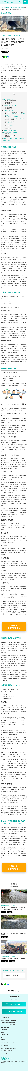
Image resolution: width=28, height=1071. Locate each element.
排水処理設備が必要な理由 (9, 105)
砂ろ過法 (8, 124)
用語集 (2, 1032)
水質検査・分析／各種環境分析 (8, 1022)
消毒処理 (8, 127)
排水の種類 (7, 103)
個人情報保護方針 (5, 1045)
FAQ (2, 1037)
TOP (2, 7)
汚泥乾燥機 (15, 975)
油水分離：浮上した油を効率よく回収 (14, 118)
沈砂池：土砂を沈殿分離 (11, 116)
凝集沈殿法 (9, 122)
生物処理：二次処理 (9, 119)
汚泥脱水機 (7, 975)
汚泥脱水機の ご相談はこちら (14, 626)
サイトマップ (4, 1053)
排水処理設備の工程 (7, 110)
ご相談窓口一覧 (4, 1034)
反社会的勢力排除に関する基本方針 (9, 1048)
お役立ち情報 (6, 7)
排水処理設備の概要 (7, 99)
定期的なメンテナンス (9, 135)
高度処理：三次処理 (9, 121)
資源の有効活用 (8, 108)
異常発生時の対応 (8, 137)
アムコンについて (5, 1017)
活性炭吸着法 (9, 125)
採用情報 (3, 1039)
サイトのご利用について (6, 1050)
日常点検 (6, 134)
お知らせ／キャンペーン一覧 (7, 1042)
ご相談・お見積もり (16, 1004)
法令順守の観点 (8, 107)
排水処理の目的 (8, 102)
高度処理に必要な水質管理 (9, 130)
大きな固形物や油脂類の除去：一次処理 (13, 112)
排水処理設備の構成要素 (10, 100)
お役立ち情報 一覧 (13, 991)
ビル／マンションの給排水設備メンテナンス (10, 1025)
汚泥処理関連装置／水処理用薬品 (16, 7)
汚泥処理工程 (7, 128)
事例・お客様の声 (5, 1027)
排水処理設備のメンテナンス (9, 132)
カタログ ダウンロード (15, 1012)
